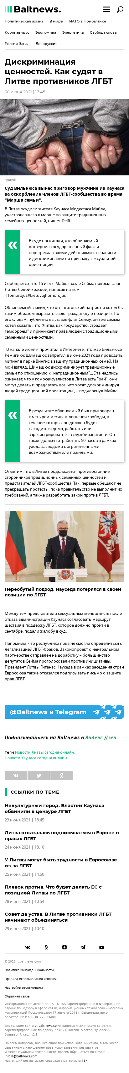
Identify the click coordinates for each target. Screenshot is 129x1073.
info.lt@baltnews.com (21, 1056)
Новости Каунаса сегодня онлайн (36, 758)
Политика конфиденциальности (29, 970)
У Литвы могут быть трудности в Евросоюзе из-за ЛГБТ (61, 863)
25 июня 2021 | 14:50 (24, 874)
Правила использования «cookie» (31, 979)
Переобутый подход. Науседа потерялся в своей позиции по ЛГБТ (63, 592)
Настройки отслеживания (24, 987)
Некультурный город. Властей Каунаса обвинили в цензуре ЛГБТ (54, 808)
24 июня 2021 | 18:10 (24, 847)
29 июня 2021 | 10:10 (24, 929)
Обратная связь (17, 996)
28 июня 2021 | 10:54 (24, 901)
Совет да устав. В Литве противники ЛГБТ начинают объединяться (58, 917)
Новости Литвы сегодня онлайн (44, 752)
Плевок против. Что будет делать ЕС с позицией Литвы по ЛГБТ (53, 890)
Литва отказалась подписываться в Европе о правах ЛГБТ (62, 835)
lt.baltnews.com (47, 1026)
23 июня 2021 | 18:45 (24, 820)
